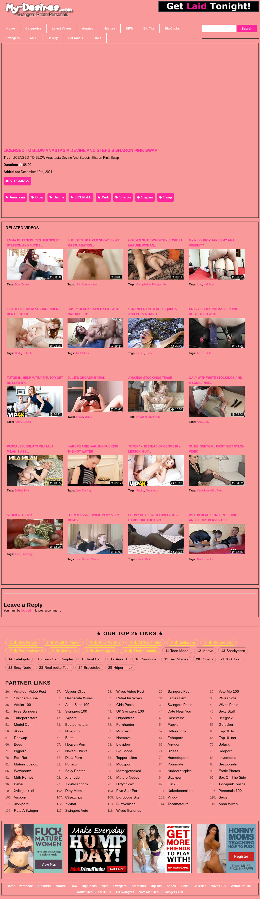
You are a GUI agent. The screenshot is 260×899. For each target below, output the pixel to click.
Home (11, 886)
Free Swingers (25, 711)
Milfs (105, 886)
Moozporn (124, 764)
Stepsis (146, 197)
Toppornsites (126, 758)
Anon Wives (228, 804)
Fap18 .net (227, 738)
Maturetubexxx (26, 764)
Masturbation (90, 284)
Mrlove (205, 651)
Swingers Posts (180, 705)
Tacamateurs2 (179, 804)
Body (18, 353)
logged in (27, 610)
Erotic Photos (229, 771)
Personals (26, 886)
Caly (206, 421)
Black (85, 353)
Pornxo (71, 764)
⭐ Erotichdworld (26, 651)
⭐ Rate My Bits (105, 642)
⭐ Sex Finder (23, 642)
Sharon (124, 197)
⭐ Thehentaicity (140, 651)
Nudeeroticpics (179, 771)
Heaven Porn (75, 744)
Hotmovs (123, 738)
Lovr (17, 554)
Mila (26, 490)
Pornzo (204, 659)
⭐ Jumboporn (100, 651)
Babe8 (19, 784)
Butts (69, 738)
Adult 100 (104, 892)
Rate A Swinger (26, 810)
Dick (148, 559)
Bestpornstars (76, 724)
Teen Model (177, 651)
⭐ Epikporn (183, 642)
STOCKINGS (19, 181)
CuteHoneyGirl (206, 490)
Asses (171, 886)
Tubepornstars (25, 718)
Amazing (141, 416)
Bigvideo (123, 744)
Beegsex (226, 718)
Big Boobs (124, 751)
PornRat (20, 758)
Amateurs (139, 886)
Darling (86, 490)
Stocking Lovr (19, 515)
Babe (209, 353)
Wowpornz (22, 771)
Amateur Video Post (30, 691)
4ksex (18, 731)
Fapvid (173, 724)
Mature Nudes (127, 777)
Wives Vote (227, 698)
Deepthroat (82, 559)
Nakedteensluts (180, 791)
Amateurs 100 (241, 886)
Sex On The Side (232, 777)
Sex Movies (176, 659)
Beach (140, 353)
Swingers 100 (76, 711)
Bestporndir (228, 764)
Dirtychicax (125, 784)
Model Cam (23, 724)
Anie (78, 490)
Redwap (20, 738)
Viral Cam (92, 659)
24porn (71, 718)
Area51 (118, 659)
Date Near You (179, 711)
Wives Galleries (128, 810)
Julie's (88, 416)
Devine (58, 197)
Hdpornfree (125, 718)
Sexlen (224, 797)
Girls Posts (125, 705)
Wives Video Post (130, 691)
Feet (219, 490)
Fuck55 (174, 784)
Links (185, 886)
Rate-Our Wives (129, 698)
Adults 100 (22, 705)
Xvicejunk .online (232, 784)
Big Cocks (89, 886)
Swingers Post (179, 691)
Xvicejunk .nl (24, 791)
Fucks (140, 490)
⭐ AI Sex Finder (145, 642)
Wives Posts (228, 705)
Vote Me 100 (229, 691)
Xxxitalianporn (76, 784)
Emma (25, 284)
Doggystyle (159, 284)
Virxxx (172, 797)
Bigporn (20, 751)
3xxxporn (21, 804)
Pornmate (175, 764)
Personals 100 (230, 791)
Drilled (27, 421)
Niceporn (72, 731)
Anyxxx (173, 744)
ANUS (200, 353)
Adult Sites (85, 892)
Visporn (20, 797)
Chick (139, 559)
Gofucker (226, 724)
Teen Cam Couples (56, 659)
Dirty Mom (73, 791)
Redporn (226, 751)
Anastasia (17, 197)
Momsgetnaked (128, 771)
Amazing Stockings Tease (150, 378)
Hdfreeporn (177, 731)
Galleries (199, 886)
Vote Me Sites (149, 892)
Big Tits (156, 886)
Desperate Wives (79, 698)
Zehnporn (175, 738)
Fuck (149, 353)
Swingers (120, 886)
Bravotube (89, 667)
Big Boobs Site (128, 797)
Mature (61, 886)
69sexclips (73, 797)
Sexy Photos (75, 771)
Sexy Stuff (227, 711)
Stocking (27, 554)
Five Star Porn (127, 791)
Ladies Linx (177, 698)
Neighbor (209, 284)
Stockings (154, 416)
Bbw (74, 886)
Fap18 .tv (226, 731)
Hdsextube (176, 718)
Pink (105, 197)
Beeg (18, 744)
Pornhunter (125, 724)
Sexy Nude (19, 667)
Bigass (173, 751)
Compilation (143, 284)
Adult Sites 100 (77, 705)
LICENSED (82, 197)
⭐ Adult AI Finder (63, 642)
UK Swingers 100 (130, 711)
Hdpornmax (120, 667)
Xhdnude (72, 777)
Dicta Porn (73, 758)
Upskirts (44, 886)
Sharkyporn (233, 651)
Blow (38, 197)
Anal (199, 284)
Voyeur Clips (75, 691)
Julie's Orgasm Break (86, 378)
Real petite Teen (55, 667)
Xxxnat (70, 804)
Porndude (145, 659)
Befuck (224, 744)
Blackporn (176, 777)
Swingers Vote (76, 810)
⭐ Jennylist (64, 651)
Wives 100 (218, 886)
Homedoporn (178, 758)
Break (79, 416)
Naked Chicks (76, 751)
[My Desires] (39, 16)
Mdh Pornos (24, 777)
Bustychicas (125, 804)
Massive (96, 559)
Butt (17, 284)
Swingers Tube (26, 698)
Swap (167, 197)
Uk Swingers (125, 892)
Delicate (27, 353)
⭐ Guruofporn (219, 642)
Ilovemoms (227, 758)
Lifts (78, 284)
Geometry (152, 490)
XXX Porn (231, 659)
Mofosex (123, 731)
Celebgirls (19, 659)
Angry (18, 421)
